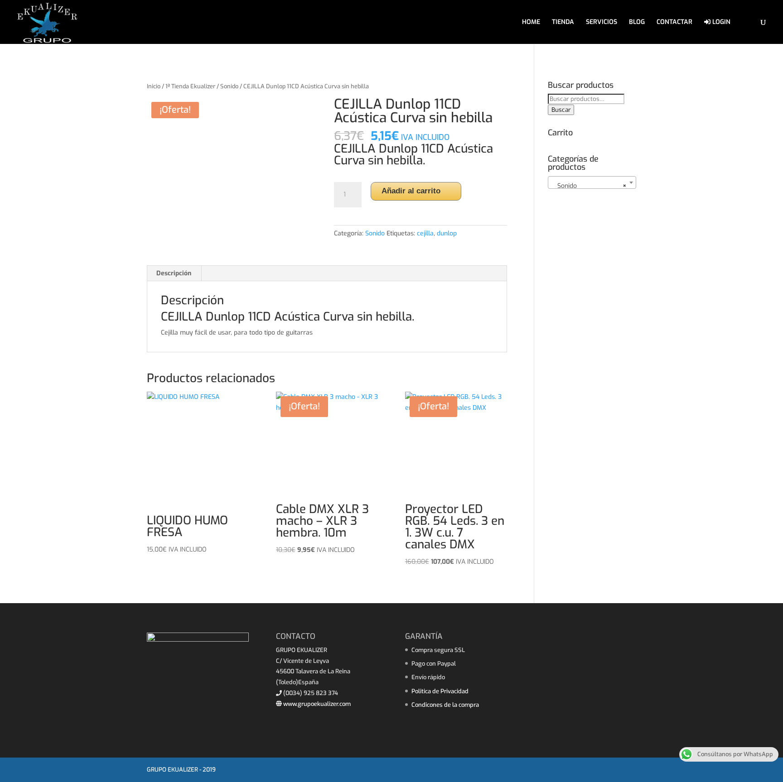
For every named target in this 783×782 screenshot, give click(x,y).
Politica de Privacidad (440, 691)
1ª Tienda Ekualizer (190, 86)
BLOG (637, 22)
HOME (531, 22)
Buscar (560, 110)
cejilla (425, 233)
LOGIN (720, 22)
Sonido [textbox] (589, 186)
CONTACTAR (674, 22)
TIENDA (563, 22)
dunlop (447, 233)
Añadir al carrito (411, 191)
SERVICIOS (601, 22)
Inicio (153, 86)
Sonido (229, 86)
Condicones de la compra (445, 705)
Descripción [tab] (173, 273)
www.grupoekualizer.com (316, 704)
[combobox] (592, 182)
